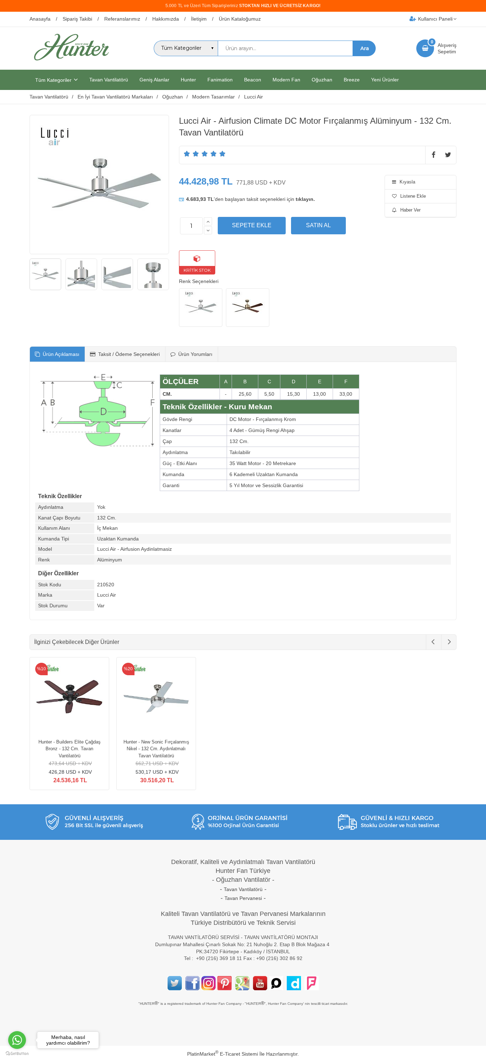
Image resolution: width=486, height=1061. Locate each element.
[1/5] (187, 153)
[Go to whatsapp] (17, 1040)
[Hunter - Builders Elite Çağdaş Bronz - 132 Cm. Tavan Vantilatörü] (69, 698)
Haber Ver (410, 210)
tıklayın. (305, 199)
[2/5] (191, 153)
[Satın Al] (318, 225)
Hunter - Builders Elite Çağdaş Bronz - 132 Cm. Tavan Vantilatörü (69, 748)
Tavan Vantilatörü (243, 889)
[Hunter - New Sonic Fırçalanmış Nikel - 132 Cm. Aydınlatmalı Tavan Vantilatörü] (156, 698)
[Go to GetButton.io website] (17, 1053)
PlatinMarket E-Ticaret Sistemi (222, 1054)
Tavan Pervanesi (243, 898)
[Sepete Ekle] (252, 225)
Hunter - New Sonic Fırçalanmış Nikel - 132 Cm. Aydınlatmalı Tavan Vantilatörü (156, 748)
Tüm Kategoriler (53, 80)
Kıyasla (407, 182)
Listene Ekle (413, 196)
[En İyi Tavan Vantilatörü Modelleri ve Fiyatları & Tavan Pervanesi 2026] (71, 63)
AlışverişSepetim (447, 48)
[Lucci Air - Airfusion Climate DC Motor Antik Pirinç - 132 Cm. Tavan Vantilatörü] (247, 307)
